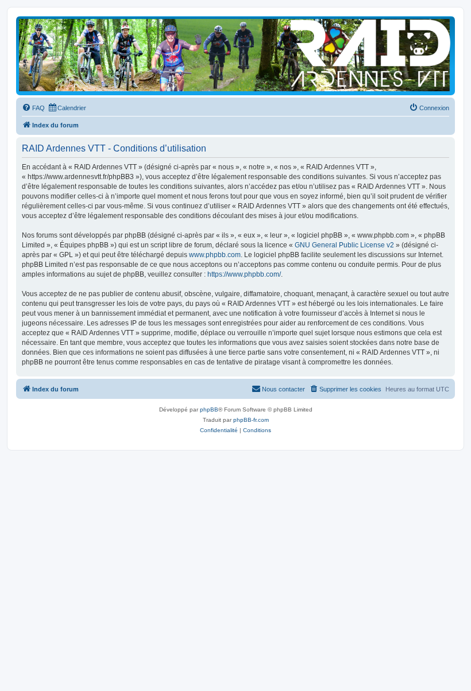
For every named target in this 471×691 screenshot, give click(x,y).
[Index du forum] (235, 55)
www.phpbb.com (215, 255)
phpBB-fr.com (251, 420)
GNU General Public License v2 (344, 245)
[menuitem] (33, 108)
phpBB (209, 409)
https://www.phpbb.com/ (244, 274)
